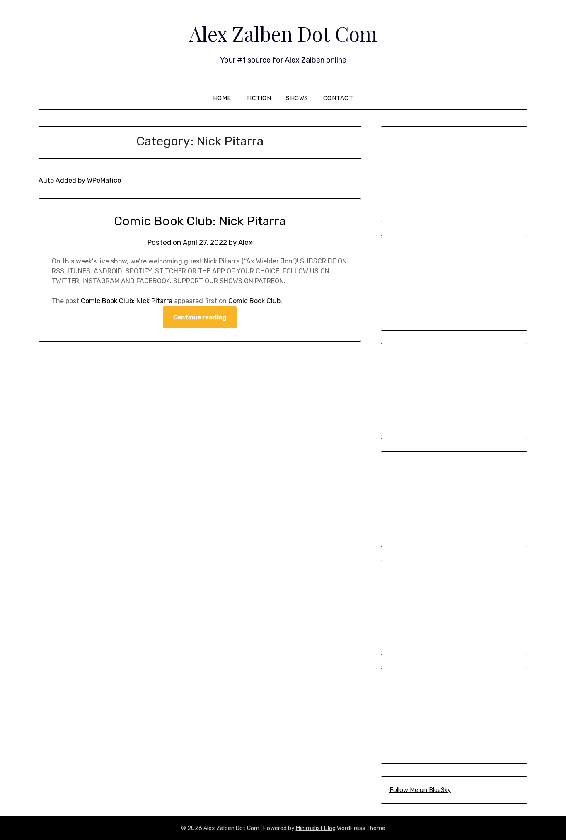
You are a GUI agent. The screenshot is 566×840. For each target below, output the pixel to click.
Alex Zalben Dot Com (283, 33)
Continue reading (199, 317)
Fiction (258, 98)
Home (222, 98)
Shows (297, 98)
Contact (338, 98)
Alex (245, 242)
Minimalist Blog (316, 828)
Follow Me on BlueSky (420, 790)
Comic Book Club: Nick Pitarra (200, 221)
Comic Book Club (254, 301)
